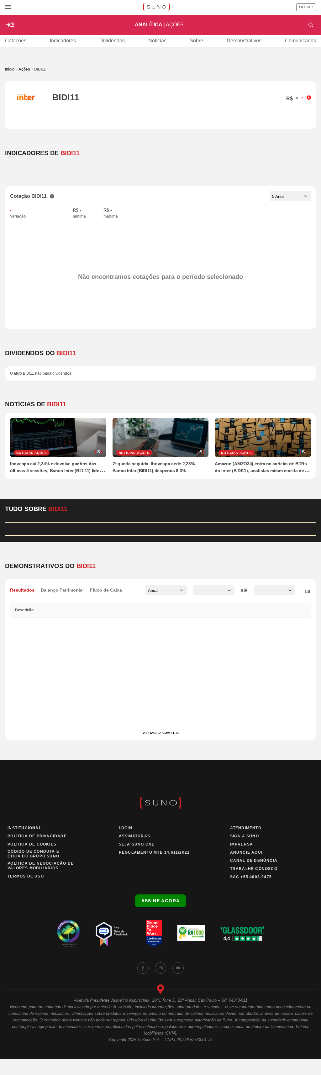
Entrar (306, 7)
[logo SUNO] (156, 7)
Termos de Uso (26, 876)
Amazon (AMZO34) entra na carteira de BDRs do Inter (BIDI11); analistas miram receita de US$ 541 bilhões (261, 470)
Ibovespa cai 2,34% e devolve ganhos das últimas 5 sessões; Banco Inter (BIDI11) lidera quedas (56, 470)
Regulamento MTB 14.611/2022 (154, 852)
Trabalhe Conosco (253, 869)
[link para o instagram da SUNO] (160, 968)
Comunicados (300, 40)
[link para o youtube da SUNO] (178, 968)
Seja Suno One (137, 844)
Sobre (196, 40)
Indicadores (63, 40)
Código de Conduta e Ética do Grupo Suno (33, 853)
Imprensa (241, 844)
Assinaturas (134, 836)
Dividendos (112, 40)
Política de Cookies (32, 844)
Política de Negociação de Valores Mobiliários (41, 865)
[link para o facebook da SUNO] (143, 968)
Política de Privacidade (37, 836)
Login (125, 828)
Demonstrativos (244, 40)
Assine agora (160, 900)
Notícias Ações (31, 453)
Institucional (24, 828)
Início (9, 69)
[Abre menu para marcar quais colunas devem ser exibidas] (307, 591)
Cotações (15, 40)
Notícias (157, 40)
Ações (24, 69)
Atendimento (245, 828)
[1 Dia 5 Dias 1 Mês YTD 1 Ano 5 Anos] (290, 196)
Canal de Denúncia (253, 860)
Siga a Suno (244, 836)
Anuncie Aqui (246, 852)
